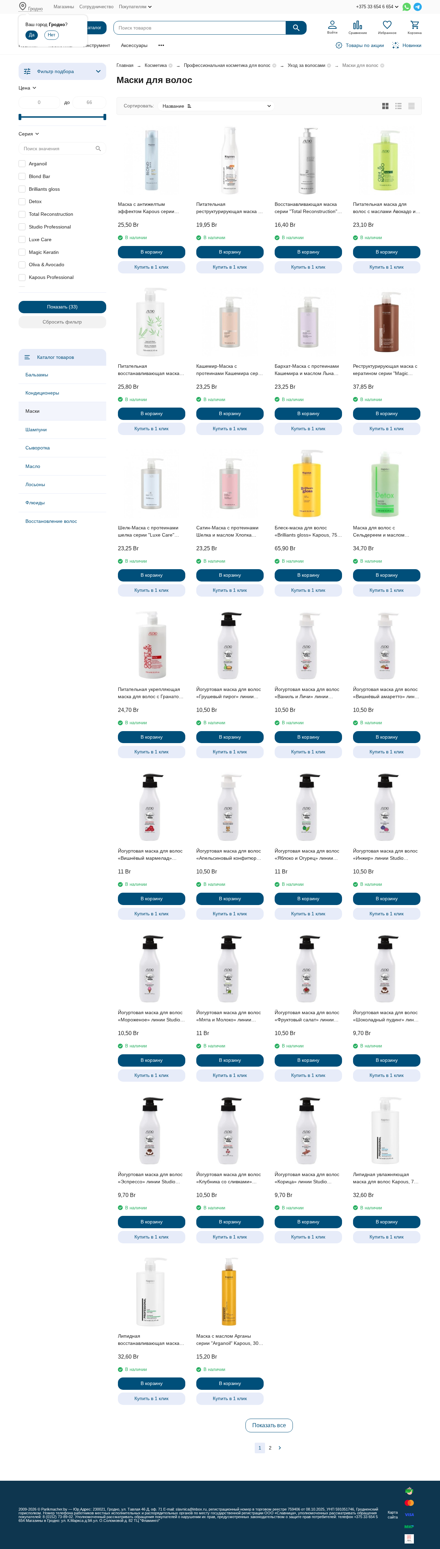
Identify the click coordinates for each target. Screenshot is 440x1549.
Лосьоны (35, 484)
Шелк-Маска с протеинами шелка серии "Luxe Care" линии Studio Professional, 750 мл (148, 532)
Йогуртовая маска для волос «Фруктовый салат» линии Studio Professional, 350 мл (307, 1016)
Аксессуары (134, 45)
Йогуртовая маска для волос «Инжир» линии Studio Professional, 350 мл (385, 855)
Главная (125, 65)
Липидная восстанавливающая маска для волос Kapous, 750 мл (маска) (148, 1340)
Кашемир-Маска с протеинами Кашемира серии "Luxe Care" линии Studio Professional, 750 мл (230, 370)
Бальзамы (36, 374)
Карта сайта (393, 1514)
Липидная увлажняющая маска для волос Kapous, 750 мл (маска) (386, 1178)
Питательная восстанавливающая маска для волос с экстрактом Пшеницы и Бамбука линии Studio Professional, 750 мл (148, 370)
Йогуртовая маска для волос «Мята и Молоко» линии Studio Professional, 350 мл (228, 1016)
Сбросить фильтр (62, 322)
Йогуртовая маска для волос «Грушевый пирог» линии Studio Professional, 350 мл (228, 693)
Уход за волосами (306, 65)
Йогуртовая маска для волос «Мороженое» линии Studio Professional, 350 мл (150, 1016)
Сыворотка (37, 447)
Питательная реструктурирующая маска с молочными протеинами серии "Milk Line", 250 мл (228, 208)
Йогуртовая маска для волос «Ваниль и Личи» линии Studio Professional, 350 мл (307, 693)
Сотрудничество (96, 6)
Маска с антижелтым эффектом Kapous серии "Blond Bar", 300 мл (146, 208)
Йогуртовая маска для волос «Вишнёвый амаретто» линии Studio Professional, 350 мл (386, 693)
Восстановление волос (51, 521)
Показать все (269, 1425)
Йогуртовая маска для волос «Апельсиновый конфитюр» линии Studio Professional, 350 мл (228, 855)
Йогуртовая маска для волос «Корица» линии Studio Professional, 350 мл (307, 1178)
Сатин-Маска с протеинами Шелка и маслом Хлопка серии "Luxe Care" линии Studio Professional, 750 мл (227, 532)
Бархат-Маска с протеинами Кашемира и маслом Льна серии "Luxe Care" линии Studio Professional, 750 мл (307, 370)
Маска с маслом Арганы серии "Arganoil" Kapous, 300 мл (228, 1340)
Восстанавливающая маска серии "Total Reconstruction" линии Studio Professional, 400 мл (306, 208)
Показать (57, 306)
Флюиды (35, 502)
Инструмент (96, 45)
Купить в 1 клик (151, 267)
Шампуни (36, 429)
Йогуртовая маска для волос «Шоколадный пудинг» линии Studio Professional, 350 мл (386, 1016)
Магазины (64, 6)
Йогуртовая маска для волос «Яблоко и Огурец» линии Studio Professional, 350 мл (307, 855)
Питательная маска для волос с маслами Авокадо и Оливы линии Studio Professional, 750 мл (384, 208)
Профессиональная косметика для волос (227, 65)
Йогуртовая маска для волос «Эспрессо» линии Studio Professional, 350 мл (150, 1178)
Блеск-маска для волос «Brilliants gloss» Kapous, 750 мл (307, 532)
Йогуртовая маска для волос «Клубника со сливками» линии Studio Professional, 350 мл (228, 1178)
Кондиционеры (42, 393)
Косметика (156, 65)
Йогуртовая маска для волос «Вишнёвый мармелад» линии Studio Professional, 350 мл (150, 855)
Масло (32, 466)
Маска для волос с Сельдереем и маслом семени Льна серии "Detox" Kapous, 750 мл (384, 532)
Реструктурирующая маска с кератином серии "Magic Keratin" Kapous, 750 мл (385, 370)
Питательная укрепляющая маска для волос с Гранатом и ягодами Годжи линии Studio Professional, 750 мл (150, 693)
